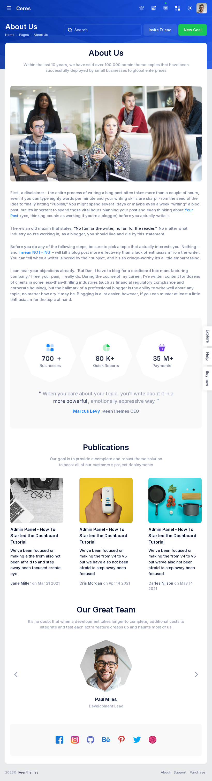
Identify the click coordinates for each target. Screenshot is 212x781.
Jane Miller (20, 583)
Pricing (92, 133)
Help (207, 356)
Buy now (207, 378)
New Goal (193, 30)
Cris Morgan (90, 583)
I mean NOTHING (34, 252)
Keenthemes (28, 772)
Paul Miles (106, 699)
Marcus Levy (86, 411)
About (165, 772)
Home (9, 35)
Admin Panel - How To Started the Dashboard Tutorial (34, 536)
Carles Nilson (160, 583)
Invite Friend (160, 30)
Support (180, 772)
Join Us (119, 133)
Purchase (197, 772)
